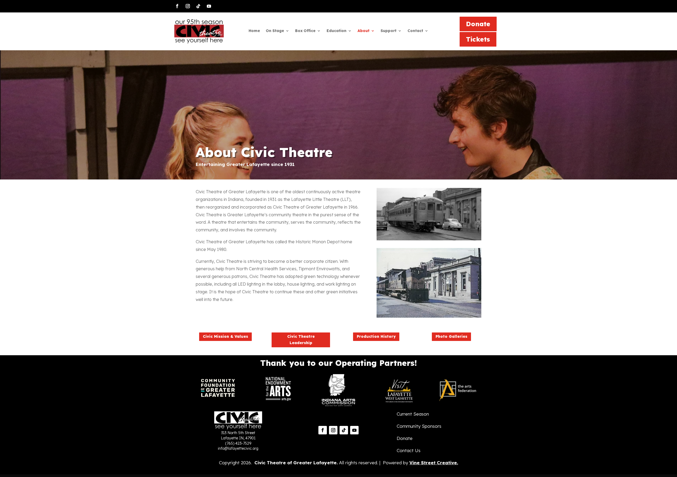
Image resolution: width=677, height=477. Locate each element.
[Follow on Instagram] (188, 6)
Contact (415, 31)
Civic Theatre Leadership (301, 339)
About (363, 31)
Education (336, 31)
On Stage (275, 31)
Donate (478, 24)
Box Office (305, 31)
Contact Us (408, 450)
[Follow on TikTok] (198, 6)
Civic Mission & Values (225, 336)
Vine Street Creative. (433, 462)
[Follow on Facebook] (177, 6)
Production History (376, 336)
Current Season (413, 414)
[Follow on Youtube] (209, 6)
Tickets (478, 39)
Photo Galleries (451, 336)
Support (388, 31)
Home (254, 31)
